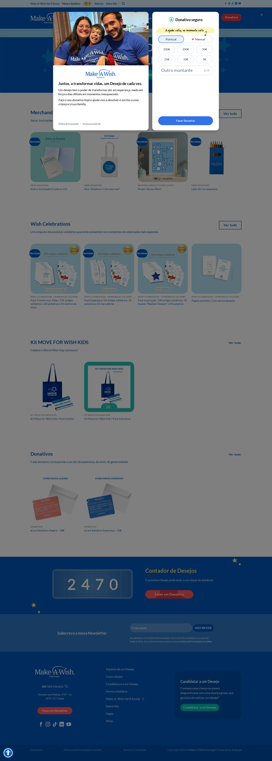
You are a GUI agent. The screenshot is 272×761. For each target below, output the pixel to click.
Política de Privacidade (68, 123)
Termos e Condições (91, 123)
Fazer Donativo (185, 120)
